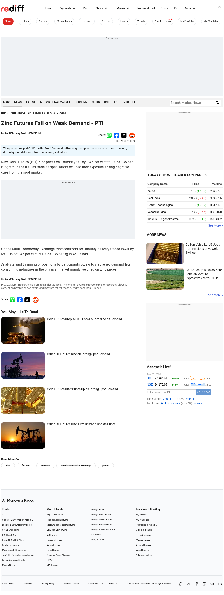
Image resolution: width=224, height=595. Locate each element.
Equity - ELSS (97, 509)
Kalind (151, 191)
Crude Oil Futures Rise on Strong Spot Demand (78, 354)
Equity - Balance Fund (101, 524)
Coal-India (153, 198)
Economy (81, 102)
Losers (124, 21)
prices (105, 465)
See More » (215, 295)
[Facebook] (196, 584)
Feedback (93, 583)
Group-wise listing (10, 529)
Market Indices (143, 539)
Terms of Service (71, 583)
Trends (141, 21)
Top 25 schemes (55, 514)
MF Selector (52, 565)
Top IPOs (11, 534)
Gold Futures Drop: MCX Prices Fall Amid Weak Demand (84, 319)
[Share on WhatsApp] (180, 584)
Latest (30, 102)
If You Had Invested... (146, 524)
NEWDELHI (34, 133)
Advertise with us (144, 555)
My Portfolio (187, 21)
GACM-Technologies (160, 205)
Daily (13, 519)
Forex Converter (143, 534)
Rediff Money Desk (16, 133)
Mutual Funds (64, 21)
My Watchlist (211, 21)
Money (121, 8)
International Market (55, 102)
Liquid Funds (53, 550)
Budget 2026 (97, 539)
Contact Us (112, 583)
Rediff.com (140, 583)
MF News (96, 534)
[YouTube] (212, 584)
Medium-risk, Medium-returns (61, 524)
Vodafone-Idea (156, 212)
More (188, 8)
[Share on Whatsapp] (109, 134)
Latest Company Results (13, 560)
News (99, 8)
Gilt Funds (52, 534)
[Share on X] (188, 584)
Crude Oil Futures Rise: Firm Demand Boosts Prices (81, 424)
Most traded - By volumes (14, 550)
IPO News (19, 539)
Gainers (106, 21)
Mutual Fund (101, 102)
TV (175, 8)
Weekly (20, 519)
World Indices (142, 550)
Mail (85, 8)
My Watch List (142, 519)
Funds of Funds (54, 539)
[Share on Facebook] (116, 134)
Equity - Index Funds (101, 514)
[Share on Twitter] (124, 134)
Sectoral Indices (143, 545)
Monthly (29, 519)
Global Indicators (144, 529)
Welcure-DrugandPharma (163, 219)
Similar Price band (10, 545)
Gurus (164, 8)
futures (26, 465)
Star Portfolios (163, 21)
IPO (116, 102)
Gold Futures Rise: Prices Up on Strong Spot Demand (82, 389)
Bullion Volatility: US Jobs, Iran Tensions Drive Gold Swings (203, 248)
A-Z (4, 514)
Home (47, 8)
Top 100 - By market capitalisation (18, 555)
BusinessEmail (145, 8)
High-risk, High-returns (57, 519)
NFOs (49, 560)
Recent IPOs (8, 539)
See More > (215, 225)
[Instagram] (204, 584)
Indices (25, 21)
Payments (65, 8)
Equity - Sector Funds (101, 519)
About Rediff (8, 583)
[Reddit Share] (131, 134)
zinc (8, 465)
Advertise (27, 583)
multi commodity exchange (76, 465)
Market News (12, 102)
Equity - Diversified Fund (103, 529)
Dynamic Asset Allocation (59, 555)
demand (45, 465)
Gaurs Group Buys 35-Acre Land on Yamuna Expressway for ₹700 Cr (204, 274)
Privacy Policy (48, 583)
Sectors (42, 21)
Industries (130, 102)
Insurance (86, 21)
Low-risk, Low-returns (57, 529)
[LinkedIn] (220, 584)
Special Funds (53, 545)
